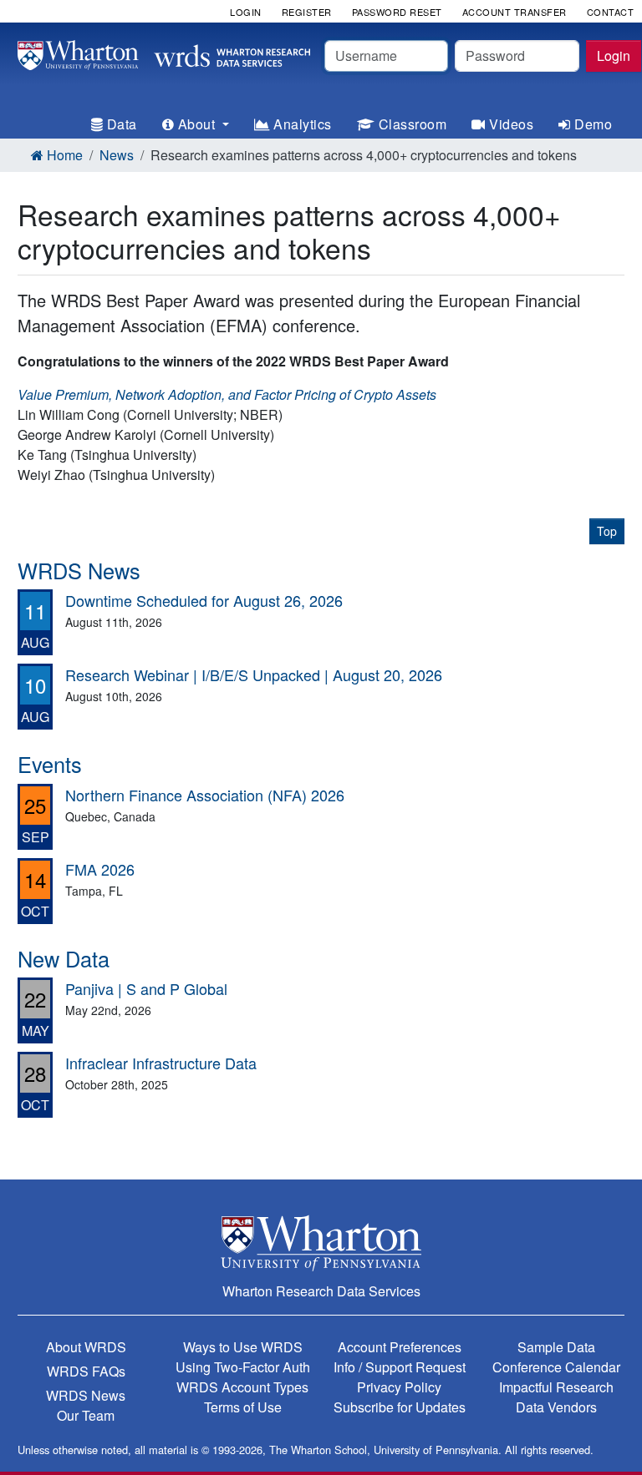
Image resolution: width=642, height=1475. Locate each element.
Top (607, 531)
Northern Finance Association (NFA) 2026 (204, 795)
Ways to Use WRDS (243, 1346)
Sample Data (556, 1346)
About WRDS (86, 1346)
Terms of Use (243, 1407)
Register (307, 11)
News (116, 154)
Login (613, 55)
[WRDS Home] (164, 53)
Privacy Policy (399, 1387)
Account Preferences (399, 1346)
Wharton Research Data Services (321, 1291)
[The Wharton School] (321, 1242)
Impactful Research (556, 1387)
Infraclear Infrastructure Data (161, 1062)
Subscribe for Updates (400, 1407)
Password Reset (397, 11)
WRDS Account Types (242, 1387)
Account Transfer (514, 11)
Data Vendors (556, 1407)
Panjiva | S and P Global (146, 988)
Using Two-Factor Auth (243, 1366)
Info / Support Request (400, 1366)
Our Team (86, 1415)
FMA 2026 (100, 869)
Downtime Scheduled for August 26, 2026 (204, 600)
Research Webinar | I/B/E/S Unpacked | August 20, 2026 (253, 674)
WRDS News (85, 1395)
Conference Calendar (556, 1366)
